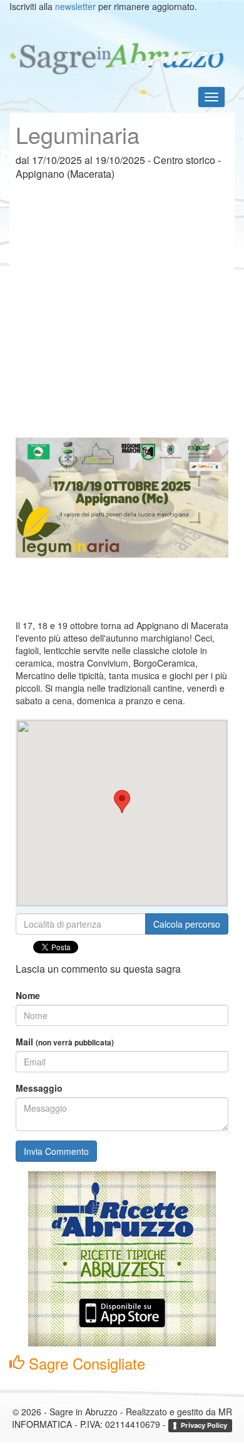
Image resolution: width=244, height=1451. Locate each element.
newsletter (75, 6)
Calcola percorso (186, 924)
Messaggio (39, 1088)
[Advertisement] (122, 315)
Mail (65, 1041)
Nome (28, 995)
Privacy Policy (204, 1425)
